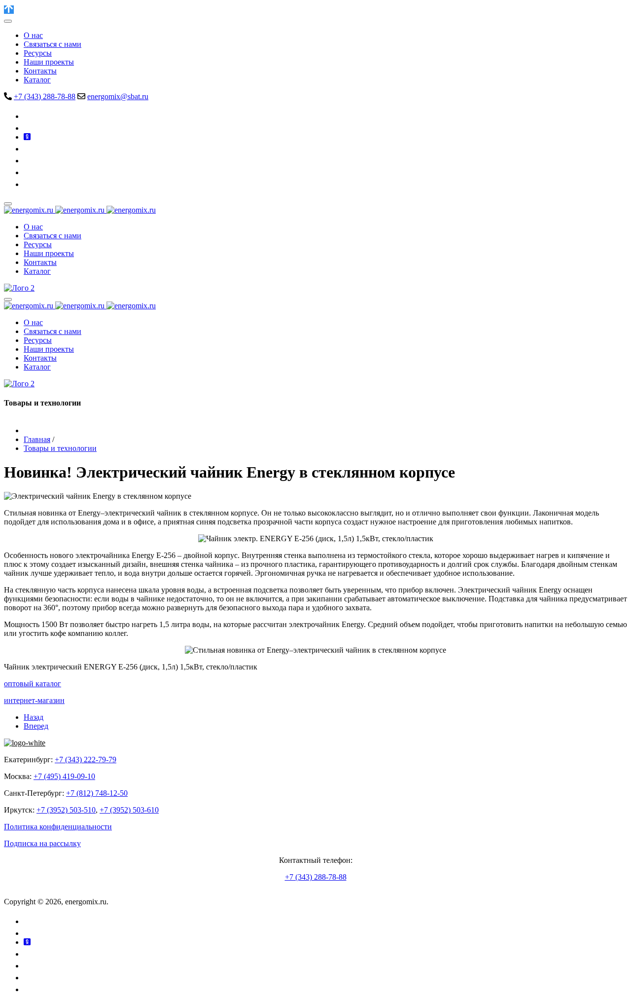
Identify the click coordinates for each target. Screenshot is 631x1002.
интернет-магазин (34, 700)
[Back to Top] (9, 9)
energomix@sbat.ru (117, 96)
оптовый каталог (32, 683)
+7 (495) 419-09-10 (64, 776)
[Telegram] (28, 128)
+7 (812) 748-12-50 (97, 793)
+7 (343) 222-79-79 (85, 759)
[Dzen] (29, 172)
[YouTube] (29, 149)
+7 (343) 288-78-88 (44, 96)
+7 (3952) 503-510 (66, 810)
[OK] (27, 137)
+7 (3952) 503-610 (129, 810)
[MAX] (29, 184)
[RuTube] (29, 160)
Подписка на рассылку (42, 843)
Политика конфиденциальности (58, 826)
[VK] (29, 116)
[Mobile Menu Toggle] (8, 21)
